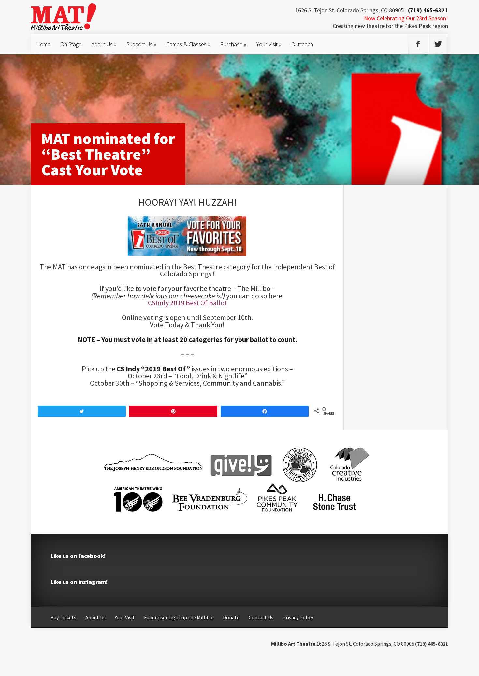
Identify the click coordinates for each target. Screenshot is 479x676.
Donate (231, 617)
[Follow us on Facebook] (418, 44)
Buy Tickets (63, 617)
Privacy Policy (298, 617)
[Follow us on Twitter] (438, 44)
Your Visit (269, 44)
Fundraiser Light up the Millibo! (179, 617)
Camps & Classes (188, 44)
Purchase (233, 44)
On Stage (70, 44)
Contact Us (261, 617)
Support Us (141, 44)
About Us (104, 44)
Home (43, 44)
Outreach (302, 44)
